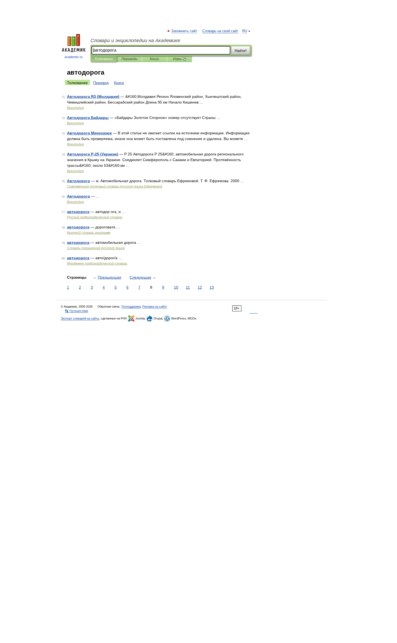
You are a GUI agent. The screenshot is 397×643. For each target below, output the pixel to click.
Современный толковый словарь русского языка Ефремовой (114, 186)
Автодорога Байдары (88, 117)
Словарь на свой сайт (220, 31)
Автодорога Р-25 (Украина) (92, 154)
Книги (154, 59)
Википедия (75, 108)
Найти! (241, 50)
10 (176, 287)
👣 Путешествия (76, 310)
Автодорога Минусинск (89, 133)
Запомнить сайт (184, 31)
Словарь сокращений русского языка (96, 248)
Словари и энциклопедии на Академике (135, 40)
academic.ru (74, 57)
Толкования (104, 59)
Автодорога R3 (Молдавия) (93, 96)
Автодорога (78, 181)
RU (244, 31)
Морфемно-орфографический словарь (97, 263)
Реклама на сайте (154, 306)
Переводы (129, 59)
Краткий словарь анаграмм (88, 233)
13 (212, 287)
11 (188, 287)
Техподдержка (131, 306)
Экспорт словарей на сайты (80, 318)
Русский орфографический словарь (94, 217)
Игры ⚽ (179, 59)
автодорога (78, 211)
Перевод (101, 83)
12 (200, 287)
